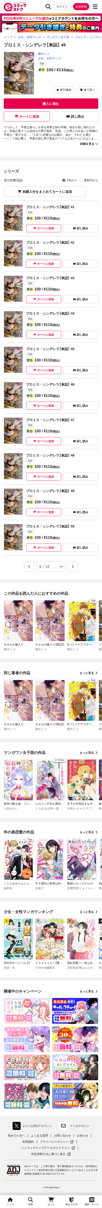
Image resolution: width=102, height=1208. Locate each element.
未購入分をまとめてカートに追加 (47, 191)
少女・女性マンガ (49, 58)
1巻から (72, 180)
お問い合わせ (62, 1135)
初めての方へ (16, 1135)
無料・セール (92, 1204)
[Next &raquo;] (73, 566)
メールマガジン (80, 1126)
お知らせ (82, 1135)
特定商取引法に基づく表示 (51, 1154)
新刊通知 (65, 90)
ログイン (62, 6)
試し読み (77, 116)
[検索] (48, 7)
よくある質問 (39, 1135)
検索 (30, 1204)
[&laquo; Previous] (29, 566)
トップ (10, 1204)
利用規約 (28, 1141)
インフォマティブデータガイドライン (45, 1148)
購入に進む (51, 103)
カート (51, 1204)
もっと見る (87, 673)
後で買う (89, 90)
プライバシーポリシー (57, 1142)
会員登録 (81, 6)
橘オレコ (43, 53)
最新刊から (91, 180)
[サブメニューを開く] (95, 7)
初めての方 (71, 1204)
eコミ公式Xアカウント (34, 1126)
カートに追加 (29, 116)
